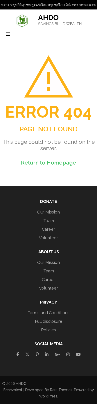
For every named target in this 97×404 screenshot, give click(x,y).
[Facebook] (17, 354)
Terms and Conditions (48, 312)
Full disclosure (48, 321)
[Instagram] (68, 354)
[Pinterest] (37, 354)
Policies (48, 329)
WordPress (48, 396)
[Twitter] (27, 354)
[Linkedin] (46, 354)
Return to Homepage (48, 162)
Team (48, 220)
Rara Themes (61, 390)
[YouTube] (78, 354)
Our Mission (48, 212)
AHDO (48, 17)
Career (48, 229)
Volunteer (48, 237)
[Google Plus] (57, 354)
